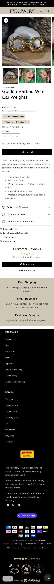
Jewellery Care (11, 417)
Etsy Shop (9, 436)
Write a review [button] (27, 264)
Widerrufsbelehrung (13, 370)
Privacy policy (30, 544)
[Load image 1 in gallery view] (10, 76)
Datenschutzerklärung (15, 382)
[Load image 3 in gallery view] (43, 76)
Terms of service (45, 544)
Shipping (16, 111)
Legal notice (27, 548)
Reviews (9, 442)
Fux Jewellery (20, 540)
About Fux (9, 351)
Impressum (10, 363)
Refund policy (11, 376)
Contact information (42, 548)
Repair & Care (11, 405)
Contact (8, 339)
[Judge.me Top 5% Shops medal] (39, 569)
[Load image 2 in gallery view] (27, 76)
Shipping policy (13, 548)
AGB (7, 357)
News (7, 423)
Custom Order (11, 411)
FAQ (7, 345)
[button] (6, 11)
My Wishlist (10, 430)
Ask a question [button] (27, 270)
